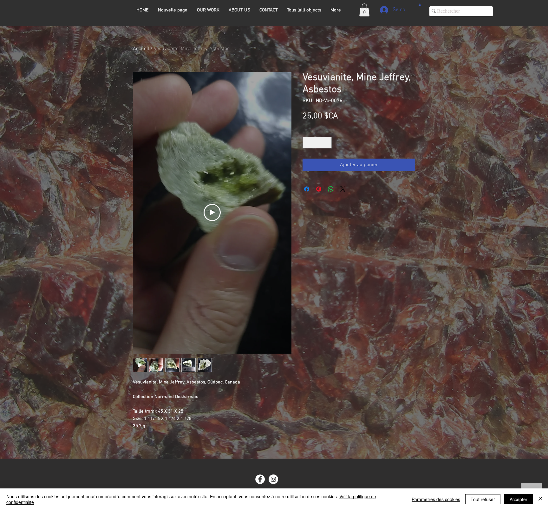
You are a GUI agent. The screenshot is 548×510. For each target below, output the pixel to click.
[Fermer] (540, 499)
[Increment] (327, 142)
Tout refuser (483, 499)
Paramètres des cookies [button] (436, 499)
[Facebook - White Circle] (260, 479)
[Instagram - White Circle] (273, 479)
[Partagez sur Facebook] (306, 189)
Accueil (141, 49)
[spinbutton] (317, 142)
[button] (364, 9)
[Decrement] (307, 142)
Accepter (518, 499)
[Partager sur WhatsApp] (331, 189)
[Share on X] (343, 189)
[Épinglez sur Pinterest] (319, 189)
